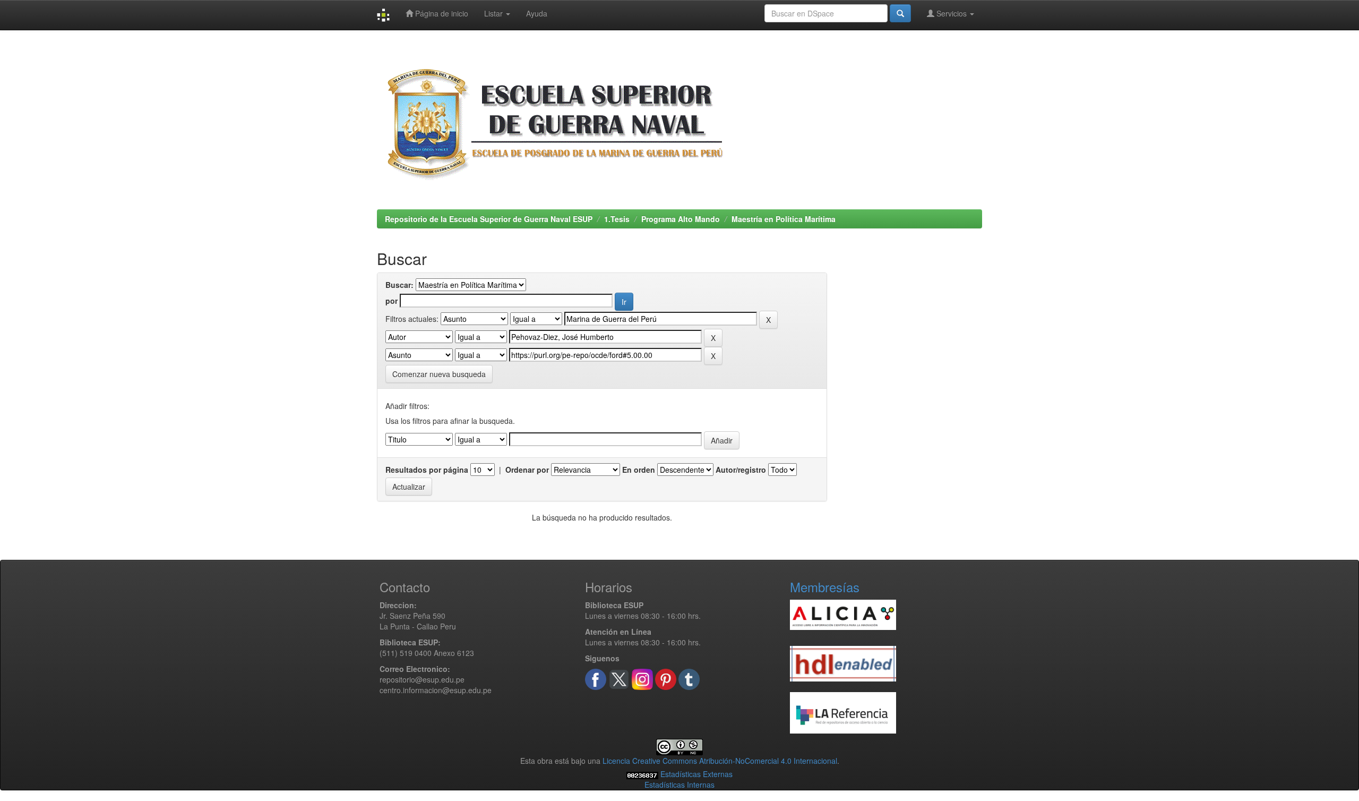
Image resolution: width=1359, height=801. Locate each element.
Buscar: (399, 284)
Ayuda (536, 13)
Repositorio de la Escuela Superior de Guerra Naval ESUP (488, 219)
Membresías (824, 586)
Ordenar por (527, 469)
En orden (638, 469)
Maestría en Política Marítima (784, 219)
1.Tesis (617, 219)
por (391, 300)
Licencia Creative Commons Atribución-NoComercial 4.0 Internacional (720, 760)
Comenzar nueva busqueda (439, 374)
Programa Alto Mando (680, 219)
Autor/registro (741, 469)
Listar (494, 13)
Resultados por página (426, 469)
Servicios (951, 13)
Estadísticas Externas (696, 774)
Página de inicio (440, 13)
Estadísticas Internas (679, 784)
